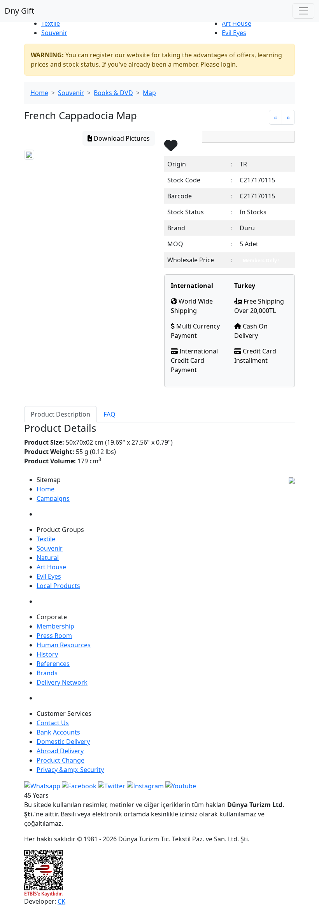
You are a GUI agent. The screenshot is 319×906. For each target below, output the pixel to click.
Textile (50, 23)
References (53, 663)
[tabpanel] (159, 448)
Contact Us (53, 723)
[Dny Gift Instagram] (145, 785)
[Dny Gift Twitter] (111, 785)
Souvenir (54, 32)
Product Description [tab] (60, 414)
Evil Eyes (234, 32)
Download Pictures (121, 138)
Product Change (60, 760)
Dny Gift (19, 10)
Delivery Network (62, 682)
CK (61, 901)
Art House (236, 23)
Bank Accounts (58, 732)
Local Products (58, 585)
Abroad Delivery (60, 751)
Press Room (54, 635)
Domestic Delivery (63, 741)
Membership (55, 626)
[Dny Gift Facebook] (42, 785)
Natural (48, 557)
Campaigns (53, 498)
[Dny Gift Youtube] (180, 785)
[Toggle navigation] (303, 11)
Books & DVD (113, 92)
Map (149, 92)
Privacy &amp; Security (70, 769)
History (47, 654)
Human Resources (64, 645)
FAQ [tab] (109, 414)
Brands (47, 673)
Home (39, 92)
